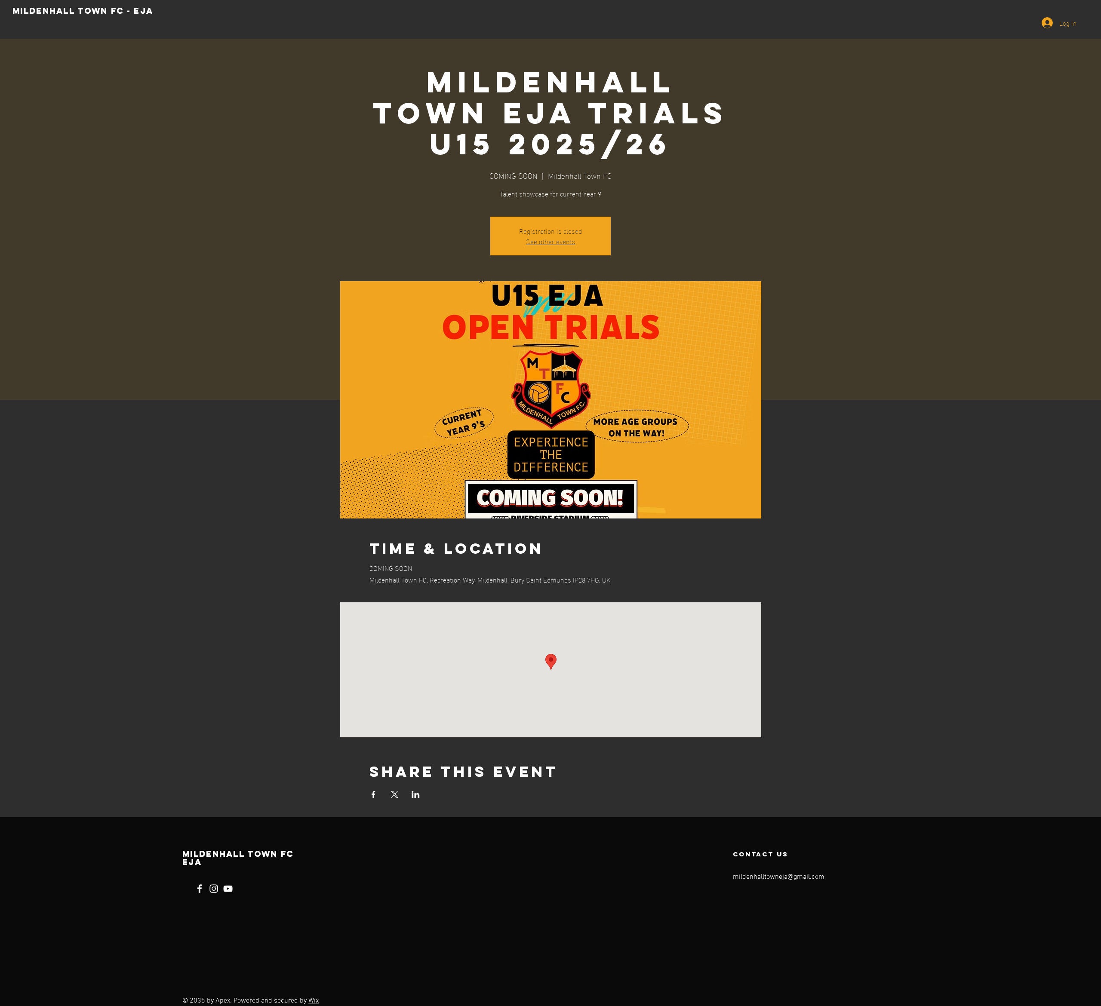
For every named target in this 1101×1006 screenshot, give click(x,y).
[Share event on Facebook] (373, 794)
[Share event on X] (395, 794)
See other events (550, 241)
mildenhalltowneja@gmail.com (778, 877)
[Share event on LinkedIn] (416, 794)
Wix (313, 1001)
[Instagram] (213, 888)
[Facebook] (199, 888)
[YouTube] (228, 888)
